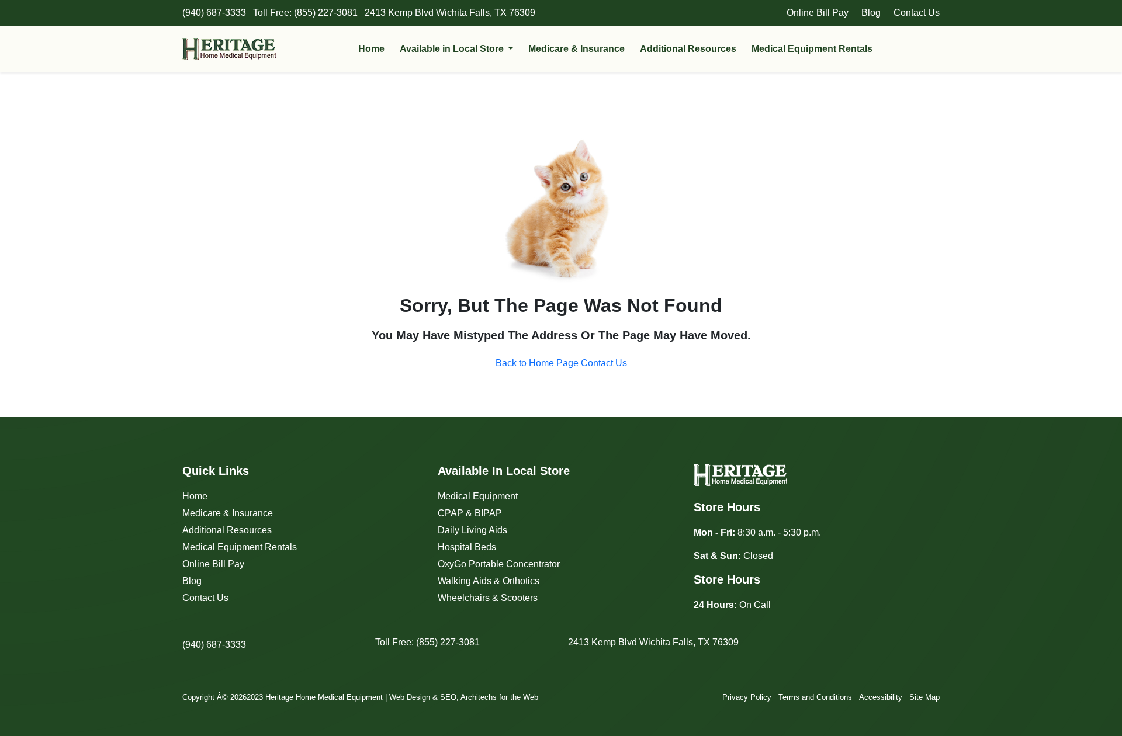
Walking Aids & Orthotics (488, 581)
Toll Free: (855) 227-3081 (427, 642)
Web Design (409, 697)
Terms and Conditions (815, 697)
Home (371, 49)
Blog (871, 13)
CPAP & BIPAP (470, 513)
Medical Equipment (478, 496)
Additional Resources (688, 49)
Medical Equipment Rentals (812, 49)
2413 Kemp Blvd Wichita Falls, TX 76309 (653, 642)
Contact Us (917, 13)
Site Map (924, 697)
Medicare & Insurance (576, 49)
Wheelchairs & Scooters (488, 598)
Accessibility (880, 697)
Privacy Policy (746, 697)
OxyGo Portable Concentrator (499, 564)
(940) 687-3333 (214, 645)
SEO (448, 697)
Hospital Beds (467, 547)
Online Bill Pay (818, 13)
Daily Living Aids (472, 530)
